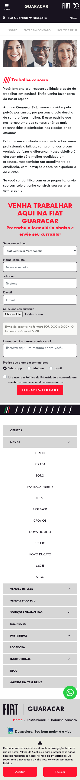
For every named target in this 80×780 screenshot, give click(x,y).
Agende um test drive (26, 682)
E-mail (7, 292)
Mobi (40, 565)
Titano (40, 453)
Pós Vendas (18, 635)
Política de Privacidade (41, 377)
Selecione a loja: (14, 243)
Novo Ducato (40, 554)
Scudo (40, 543)
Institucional (20, 659)
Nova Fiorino (40, 532)
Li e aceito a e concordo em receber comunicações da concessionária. (42, 380)
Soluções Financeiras (26, 612)
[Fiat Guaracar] (35, 6)
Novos (15, 442)
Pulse (40, 498)
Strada (40, 464)
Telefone (9, 276)
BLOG (13, 670)
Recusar (60, 771)
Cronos (40, 520)
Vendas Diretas (21, 588)
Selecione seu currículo (18, 308)
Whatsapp (15, 368)
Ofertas (16, 430)
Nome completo (14, 259)
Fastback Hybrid (40, 486)
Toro (40, 475)
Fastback (40, 509)
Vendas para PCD (22, 600)
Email (58, 368)
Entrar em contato (40, 390)
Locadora (17, 647)
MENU (7, 9)
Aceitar (20, 771)
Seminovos (18, 624)
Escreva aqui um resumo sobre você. (27, 341)
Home (17, 720)
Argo (40, 577)
